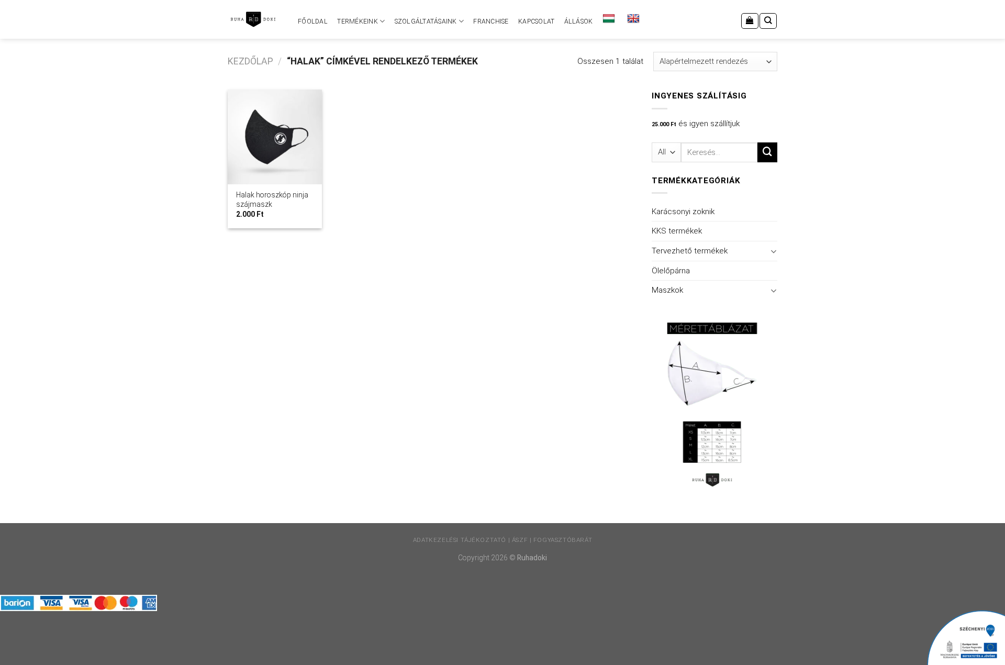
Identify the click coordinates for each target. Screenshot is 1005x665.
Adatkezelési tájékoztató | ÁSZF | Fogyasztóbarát (502, 540)
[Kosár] (749, 21)
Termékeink (357, 21)
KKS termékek (677, 231)
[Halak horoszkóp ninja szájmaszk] (275, 137)
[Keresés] (768, 21)
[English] (634, 19)
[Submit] (767, 152)
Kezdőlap (250, 61)
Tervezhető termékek (690, 251)
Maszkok (667, 290)
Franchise (490, 21)
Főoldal (313, 21)
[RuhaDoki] (252, 19)
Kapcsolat (536, 21)
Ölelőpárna (671, 270)
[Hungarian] (610, 19)
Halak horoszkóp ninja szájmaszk (272, 199)
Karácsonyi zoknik (683, 211)
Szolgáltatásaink (426, 21)
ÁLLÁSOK (578, 21)
